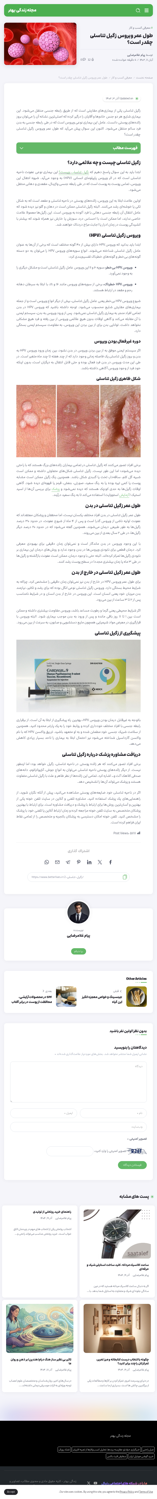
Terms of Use (146, 1492)
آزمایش (124, 494)
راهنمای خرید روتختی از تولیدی (52, 1212)
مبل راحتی (148, 1449)
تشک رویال (64, 1449)
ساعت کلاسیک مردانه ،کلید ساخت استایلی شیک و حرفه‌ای (118, 1267)
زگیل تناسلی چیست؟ (74, 172)
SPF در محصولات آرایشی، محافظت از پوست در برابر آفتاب (31, 999)
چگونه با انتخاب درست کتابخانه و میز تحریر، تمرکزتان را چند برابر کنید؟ (122, 1361)
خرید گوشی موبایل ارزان (141, 1456)
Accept (11, 1492)
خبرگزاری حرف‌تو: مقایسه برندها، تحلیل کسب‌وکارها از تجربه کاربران (106, 1449)
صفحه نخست (144, 78)
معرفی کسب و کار (121, 78)
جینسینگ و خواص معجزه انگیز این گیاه (102, 999)
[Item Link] (117, 1234)
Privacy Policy (127, 1492)
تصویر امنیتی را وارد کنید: (110, 1151)
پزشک (56, 488)
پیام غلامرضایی (136, 55)
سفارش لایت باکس (116, 1456)
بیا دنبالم (78, 951)
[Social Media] (95, 1483)
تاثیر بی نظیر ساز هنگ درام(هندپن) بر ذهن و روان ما (41, 1361)
